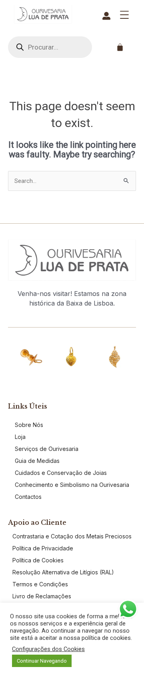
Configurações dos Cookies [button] (48, 649)
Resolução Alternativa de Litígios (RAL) (63, 572)
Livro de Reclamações (41, 596)
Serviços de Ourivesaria (46, 448)
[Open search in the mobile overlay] (50, 47)
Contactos (28, 496)
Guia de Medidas (37, 460)
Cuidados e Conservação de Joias (61, 472)
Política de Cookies (38, 560)
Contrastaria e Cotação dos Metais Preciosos (72, 536)
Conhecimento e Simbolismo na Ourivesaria (72, 484)
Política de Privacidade (42, 548)
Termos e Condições (40, 584)
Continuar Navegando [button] (42, 661)
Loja (20, 436)
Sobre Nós (29, 424)
